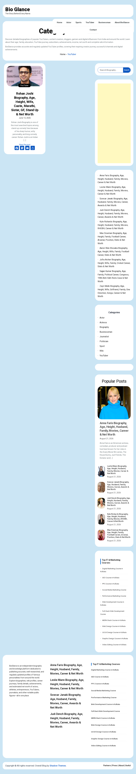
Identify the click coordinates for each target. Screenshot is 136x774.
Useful (128, 765)
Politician (104, 341)
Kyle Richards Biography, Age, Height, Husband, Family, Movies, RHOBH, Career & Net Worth (113, 225)
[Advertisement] (114, 123)
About (121, 765)
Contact (93, 30)
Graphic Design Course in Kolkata (115, 639)
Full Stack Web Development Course (105, 711)
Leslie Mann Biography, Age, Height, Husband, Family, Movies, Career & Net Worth (113, 190)
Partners (107, 765)
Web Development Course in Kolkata (105, 704)
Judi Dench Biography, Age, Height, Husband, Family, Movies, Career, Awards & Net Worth (113, 213)
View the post (24, 145)
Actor (68, 22)
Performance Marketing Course (114, 596)
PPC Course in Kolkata (110, 584)
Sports (79, 22)
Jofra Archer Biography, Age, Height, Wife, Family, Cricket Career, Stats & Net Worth (114, 263)
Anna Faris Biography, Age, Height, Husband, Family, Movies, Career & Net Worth (113, 179)
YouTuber (90, 22)
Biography (104, 327)
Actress (103, 322)
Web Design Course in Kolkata (114, 626)
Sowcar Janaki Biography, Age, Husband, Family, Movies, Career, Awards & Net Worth (113, 202)
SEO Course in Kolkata (110, 578)
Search (126, 70)
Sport (102, 346)
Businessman (104, 22)
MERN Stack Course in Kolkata (114, 620)
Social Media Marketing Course (114, 590)
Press (114, 765)
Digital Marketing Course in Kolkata (105, 670)
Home (59, 22)
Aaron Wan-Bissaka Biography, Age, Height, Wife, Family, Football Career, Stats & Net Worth (113, 251)
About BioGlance (122, 22)
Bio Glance (17, 9)
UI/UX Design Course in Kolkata (114, 632)
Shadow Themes (58, 765)
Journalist (104, 336)
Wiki (102, 351)
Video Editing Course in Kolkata (114, 645)
